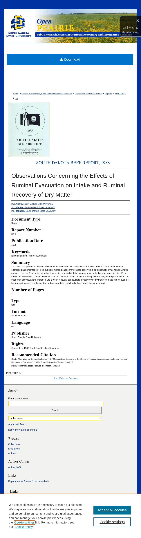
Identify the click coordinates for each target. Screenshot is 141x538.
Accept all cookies (112, 510)
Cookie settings (24, 522)
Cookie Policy (24, 526)
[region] (70, 516)
